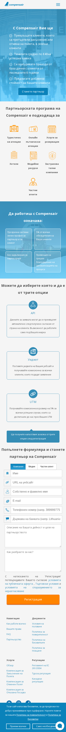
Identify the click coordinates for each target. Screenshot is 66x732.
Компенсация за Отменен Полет (15, 683)
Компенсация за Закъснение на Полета (15, 673)
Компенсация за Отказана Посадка (16, 691)
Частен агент (47, 466)
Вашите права (14, 628)
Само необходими (46, 726)
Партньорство (14, 639)
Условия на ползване (38, 625)
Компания (18, 466)
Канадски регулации (37, 680)
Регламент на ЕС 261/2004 (40, 667)
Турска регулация (41, 673)
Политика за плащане (38, 649)
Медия (32, 466)
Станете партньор (33, 91)
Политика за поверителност (40, 633)
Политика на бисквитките (38, 641)
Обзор (10, 665)
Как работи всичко (16, 623)
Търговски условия (47, 583)
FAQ (9, 634)
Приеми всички (18, 726)
